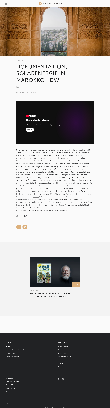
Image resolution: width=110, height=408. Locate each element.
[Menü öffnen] (6, 4)
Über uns (60, 350)
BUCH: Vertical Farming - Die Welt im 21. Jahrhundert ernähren (51, 295)
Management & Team (64, 356)
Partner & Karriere (11, 385)
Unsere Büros (10, 388)
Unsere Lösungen (63, 346)
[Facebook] (58, 379)
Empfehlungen (10, 353)
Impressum (9, 378)
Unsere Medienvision (12, 356)
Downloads (61, 367)
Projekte (60, 363)
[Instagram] (63, 379)
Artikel (8, 346)
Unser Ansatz (62, 353)
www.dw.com (31, 93)
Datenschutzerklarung (13, 381)
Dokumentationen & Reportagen (16, 350)
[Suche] (104, 3)
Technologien (62, 360)
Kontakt (8, 392)
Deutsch (5, 403)
